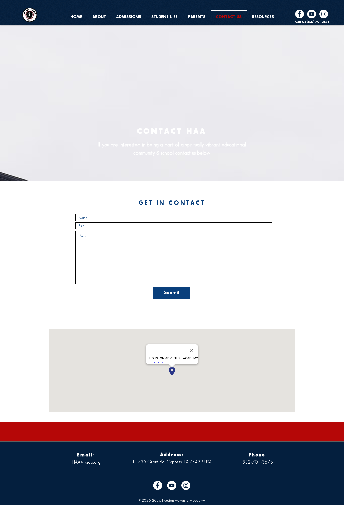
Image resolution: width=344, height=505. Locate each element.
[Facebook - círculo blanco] (299, 14)
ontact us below (193, 153)
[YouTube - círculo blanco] (311, 14)
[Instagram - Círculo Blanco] (323, 14)
